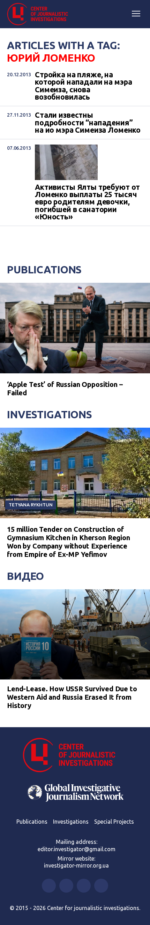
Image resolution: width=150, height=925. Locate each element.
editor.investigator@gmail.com (76, 849)
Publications (44, 269)
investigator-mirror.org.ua (76, 865)
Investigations (49, 414)
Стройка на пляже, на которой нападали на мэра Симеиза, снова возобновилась (83, 86)
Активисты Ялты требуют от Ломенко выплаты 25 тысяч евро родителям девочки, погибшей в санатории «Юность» (87, 202)
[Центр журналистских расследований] (40, 14)
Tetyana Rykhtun (31, 504)
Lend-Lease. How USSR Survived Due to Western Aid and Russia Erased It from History (72, 697)
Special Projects (114, 821)
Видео (25, 576)
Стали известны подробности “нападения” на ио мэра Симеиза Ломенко (88, 122)
